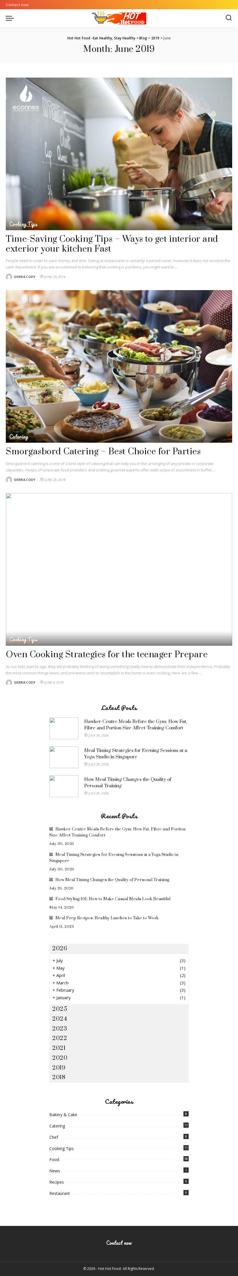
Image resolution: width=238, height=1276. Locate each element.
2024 (59, 1019)
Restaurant (59, 1193)
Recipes (56, 1182)
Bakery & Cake (63, 1114)
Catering (18, 436)
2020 (59, 1058)
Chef (53, 1137)
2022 (59, 1038)
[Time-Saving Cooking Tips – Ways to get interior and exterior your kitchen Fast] (119, 154)
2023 (59, 1028)
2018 (58, 1077)
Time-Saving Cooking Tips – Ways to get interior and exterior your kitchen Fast (112, 244)
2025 (59, 1009)
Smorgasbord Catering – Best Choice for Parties (103, 451)
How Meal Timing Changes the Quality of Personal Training (112, 880)
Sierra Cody (25, 276)
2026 (59, 948)
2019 (58, 1068)
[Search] (228, 18)
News (54, 1171)
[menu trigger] (11, 18)
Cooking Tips (23, 224)
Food (54, 1159)
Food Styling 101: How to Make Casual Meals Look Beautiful (112, 899)
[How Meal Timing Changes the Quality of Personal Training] (63, 786)
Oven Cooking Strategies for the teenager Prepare (107, 654)
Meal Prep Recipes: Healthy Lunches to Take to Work (107, 918)
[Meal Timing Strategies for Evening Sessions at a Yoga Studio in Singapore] (63, 757)
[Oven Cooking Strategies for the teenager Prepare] (119, 569)
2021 (58, 1048)
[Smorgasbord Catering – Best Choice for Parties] (119, 366)
